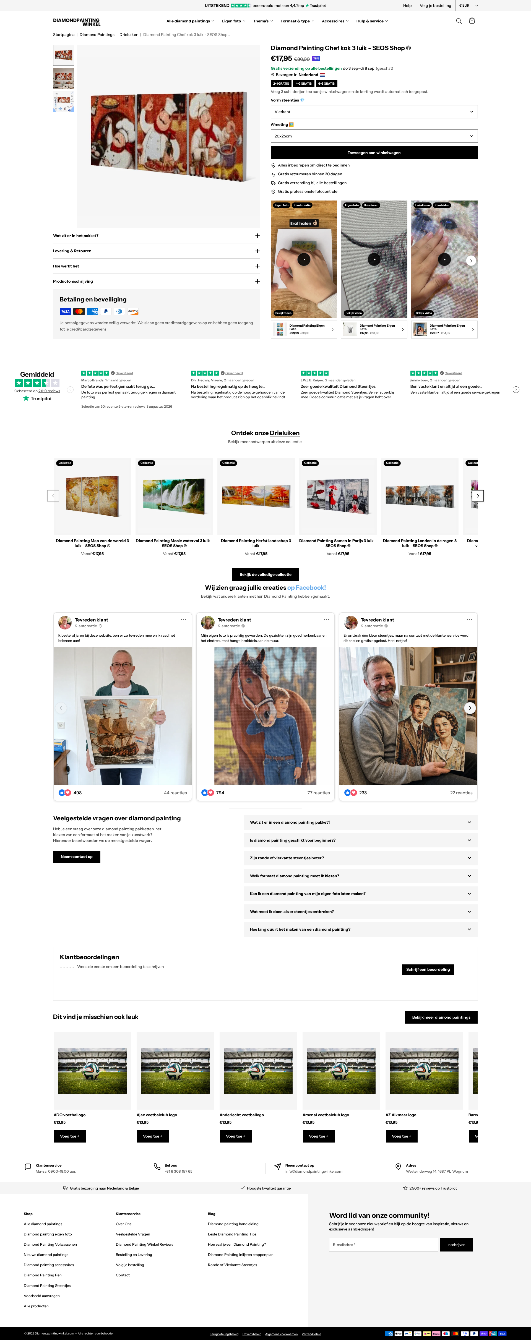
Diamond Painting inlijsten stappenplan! (241, 1254)
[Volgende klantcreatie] (470, 708)
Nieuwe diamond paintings (46, 1254)
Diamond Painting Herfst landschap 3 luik (256, 543)
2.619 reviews (49, 391)
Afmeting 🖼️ (282, 124)
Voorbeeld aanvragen (42, 1296)
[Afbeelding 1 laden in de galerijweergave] (63, 55)
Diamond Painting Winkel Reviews (144, 1244)
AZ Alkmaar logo (401, 1114)
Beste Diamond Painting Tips (232, 1234)
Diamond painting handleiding (233, 1224)
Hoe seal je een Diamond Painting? (237, 1244)
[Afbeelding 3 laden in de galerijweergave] (63, 101)
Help (407, 5)
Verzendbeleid (311, 1334)
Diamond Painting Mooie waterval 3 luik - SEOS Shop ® (174, 543)
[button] (472, 21)
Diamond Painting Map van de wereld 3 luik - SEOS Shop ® (92, 543)
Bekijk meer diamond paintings (441, 1017)
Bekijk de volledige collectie (265, 574)
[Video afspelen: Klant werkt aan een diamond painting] (304, 259)
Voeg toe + (69, 1136)
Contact (123, 1275)
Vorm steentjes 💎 (287, 100)
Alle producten (36, 1306)
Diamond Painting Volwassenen (50, 1244)
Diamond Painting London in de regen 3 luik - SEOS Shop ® (420, 543)
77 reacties (319, 792)
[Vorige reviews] (70, 389)
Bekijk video (283, 312)
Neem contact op (77, 856)
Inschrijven (456, 1244)
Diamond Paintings (97, 34)
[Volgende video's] (471, 261)
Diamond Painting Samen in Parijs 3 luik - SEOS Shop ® (337, 543)
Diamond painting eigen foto (48, 1234)
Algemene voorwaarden (281, 1334)
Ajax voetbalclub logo (157, 1114)
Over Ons (123, 1224)
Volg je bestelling (435, 5)
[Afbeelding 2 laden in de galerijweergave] (63, 78)
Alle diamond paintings (43, 1224)
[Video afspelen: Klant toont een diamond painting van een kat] (374, 259)
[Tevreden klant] (123, 716)
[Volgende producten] (477, 496)
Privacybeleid (252, 1334)
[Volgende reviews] (516, 389)
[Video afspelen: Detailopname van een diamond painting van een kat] (444, 259)
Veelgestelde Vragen (133, 1234)
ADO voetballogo (69, 1114)
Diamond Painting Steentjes (47, 1285)
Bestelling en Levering (134, 1254)
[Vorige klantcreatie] (61, 708)
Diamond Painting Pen (43, 1275)
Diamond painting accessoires (49, 1265)
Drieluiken (128, 34)
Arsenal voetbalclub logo (326, 1114)
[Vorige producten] (53, 496)
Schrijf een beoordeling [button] (428, 969)
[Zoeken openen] (459, 21)
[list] (374, 270)
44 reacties (175, 792)
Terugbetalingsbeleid (224, 1334)
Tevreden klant (91, 620)
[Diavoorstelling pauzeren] (341, 5)
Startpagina (64, 34)
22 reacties (461, 792)
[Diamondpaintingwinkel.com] (77, 21)
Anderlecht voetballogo (242, 1114)
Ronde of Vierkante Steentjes (232, 1265)
